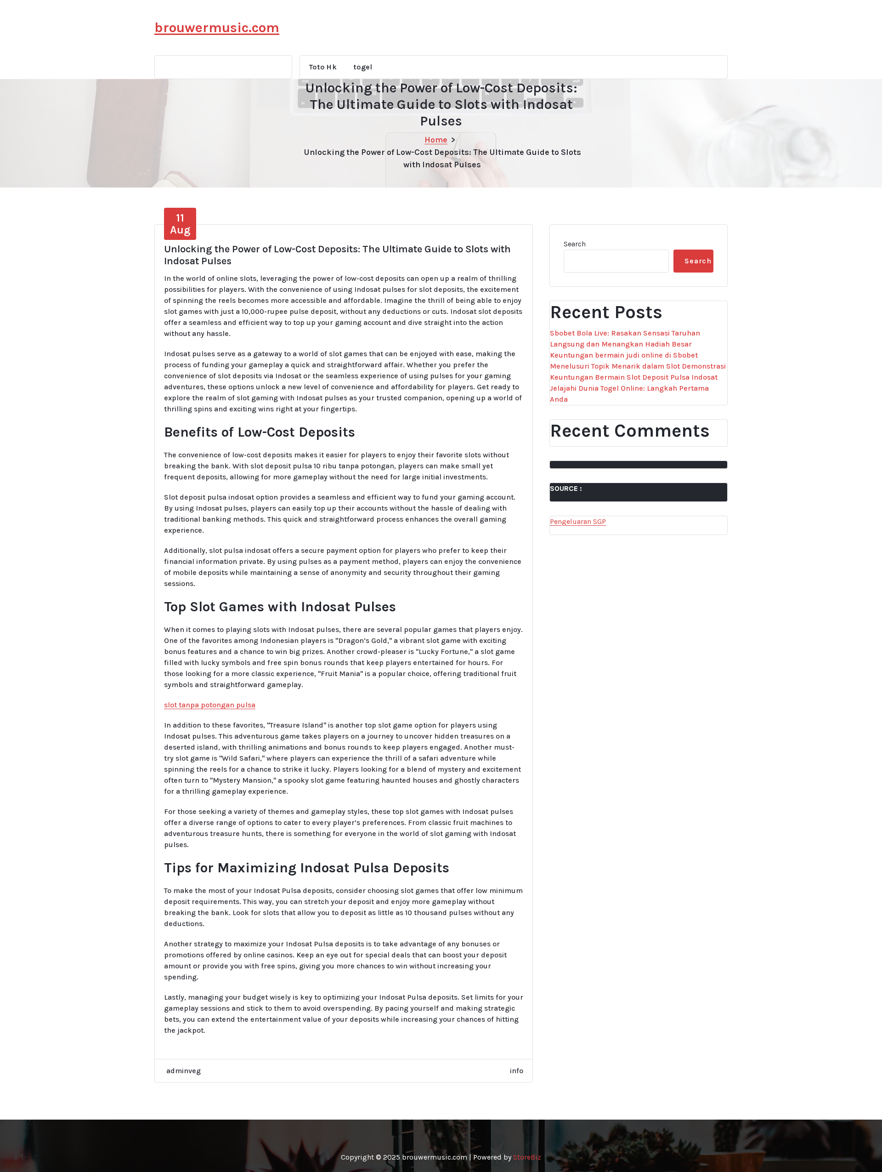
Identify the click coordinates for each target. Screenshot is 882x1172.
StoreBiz (527, 1157)
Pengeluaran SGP (578, 521)
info (516, 1070)
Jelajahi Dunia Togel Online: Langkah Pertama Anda (629, 394)
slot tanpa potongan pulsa (209, 704)
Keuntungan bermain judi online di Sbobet (624, 355)
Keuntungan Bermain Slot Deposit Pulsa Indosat (634, 377)
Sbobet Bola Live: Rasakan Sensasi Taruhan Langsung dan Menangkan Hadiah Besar (625, 338)
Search (575, 243)
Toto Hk (323, 67)
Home (435, 140)
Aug (180, 223)
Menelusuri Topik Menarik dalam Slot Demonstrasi (638, 366)
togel (363, 67)
